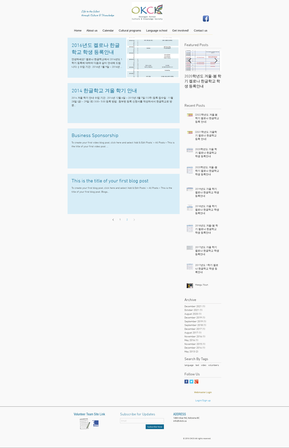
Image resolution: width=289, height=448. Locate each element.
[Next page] (134, 220)
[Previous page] (113, 220)
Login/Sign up (203, 400)
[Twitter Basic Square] (191, 382)
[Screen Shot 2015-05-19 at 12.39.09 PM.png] (95, 423)
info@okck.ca (179, 420)
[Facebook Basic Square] (186, 382)
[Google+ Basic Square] (196, 382)
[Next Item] (215, 60)
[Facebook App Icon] (206, 19)
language (189, 365)
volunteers (213, 365)
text (197, 365)
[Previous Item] (189, 60)
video (203, 365)
